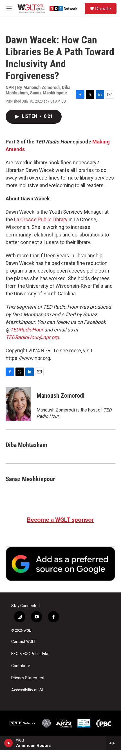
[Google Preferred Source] (60, 564)
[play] (8, 743)
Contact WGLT (23, 642)
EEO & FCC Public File (29, 654)
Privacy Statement (27, 678)
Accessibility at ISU (27, 690)
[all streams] (113, 743)
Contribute (20, 666)
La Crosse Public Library (41, 219)
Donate (103, 8)
